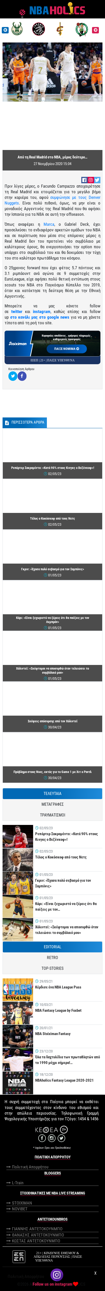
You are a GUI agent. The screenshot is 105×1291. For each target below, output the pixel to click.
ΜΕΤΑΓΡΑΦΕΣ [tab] (53, 804)
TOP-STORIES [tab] (52, 968)
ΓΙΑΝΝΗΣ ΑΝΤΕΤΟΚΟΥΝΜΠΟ (37, 1228)
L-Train (17, 1182)
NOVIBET (20, 1208)
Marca (49, 224)
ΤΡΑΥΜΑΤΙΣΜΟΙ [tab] (52, 815)
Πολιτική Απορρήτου (30, 1166)
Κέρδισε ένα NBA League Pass (58, 987)
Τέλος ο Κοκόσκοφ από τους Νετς (61, 857)
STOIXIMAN (22, 1203)
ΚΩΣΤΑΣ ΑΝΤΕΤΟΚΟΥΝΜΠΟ (36, 1240)
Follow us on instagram (52, 1284)
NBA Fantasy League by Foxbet (58, 1010)
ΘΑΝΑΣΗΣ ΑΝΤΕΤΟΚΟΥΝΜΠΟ (38, 1235)
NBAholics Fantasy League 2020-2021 (64, 1080)
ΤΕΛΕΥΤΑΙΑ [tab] (52, 793)
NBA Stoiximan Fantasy (53, 1033)
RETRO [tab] (52, 957)
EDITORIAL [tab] (52, 946)
